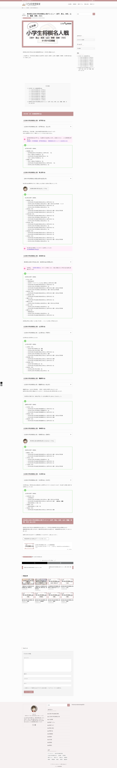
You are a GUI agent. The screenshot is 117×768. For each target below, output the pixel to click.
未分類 (50, 739)
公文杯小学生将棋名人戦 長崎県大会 (38, 98)
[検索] (94, 0)
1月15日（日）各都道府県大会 (35, 88)
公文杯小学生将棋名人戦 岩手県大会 (38, 90)
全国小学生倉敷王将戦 (54, 713)
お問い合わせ (63, 764)
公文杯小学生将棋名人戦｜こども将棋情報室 (45, 544)
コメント (26, 657)
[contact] (92, 0)
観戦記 (50, 745)
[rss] (91, 0)
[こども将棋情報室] (31, 4)
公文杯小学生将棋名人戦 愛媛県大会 (38, 96)
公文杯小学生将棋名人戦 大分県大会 (38, 99)
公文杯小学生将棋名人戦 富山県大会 (38, 91)
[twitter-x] (89, 0)
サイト (25, 683)
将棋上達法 (51, 728)
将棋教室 (51, 733)
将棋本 (50, 736)
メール (26, 678)
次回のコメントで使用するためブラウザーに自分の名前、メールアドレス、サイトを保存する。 (43, 687)
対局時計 (64, 755)
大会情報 (51, 719)
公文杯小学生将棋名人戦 (27, 556)
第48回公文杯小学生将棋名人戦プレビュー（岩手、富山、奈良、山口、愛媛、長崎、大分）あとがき (86, 69)
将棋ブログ (51, 725)
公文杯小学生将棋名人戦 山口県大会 (38, 94)
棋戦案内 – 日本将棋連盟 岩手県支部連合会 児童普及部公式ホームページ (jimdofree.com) (47, 140)
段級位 (57, 759)
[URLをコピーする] (60, 563)
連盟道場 (65, 759)
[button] (35, 563)
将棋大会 (51, 730)
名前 (25, 673)
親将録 (50, 742)
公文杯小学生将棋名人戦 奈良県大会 (38, 93)
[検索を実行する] (94, 14)
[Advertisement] (47, 70)
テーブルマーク (50, 753)
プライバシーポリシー (55, 764)
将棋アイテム (52, 722)
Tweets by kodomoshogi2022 (78, 704)
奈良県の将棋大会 (37, 267)
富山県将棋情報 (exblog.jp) (33, 249)
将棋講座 (53, 759)
